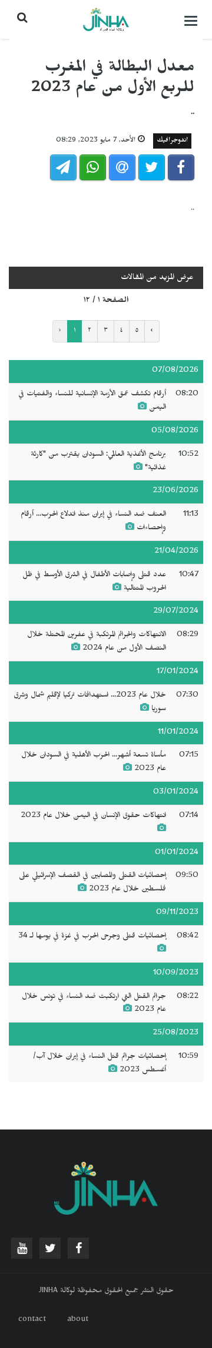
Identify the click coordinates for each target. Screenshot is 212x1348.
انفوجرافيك (172, 141)
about (77, 1320)
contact (32, 1320)
